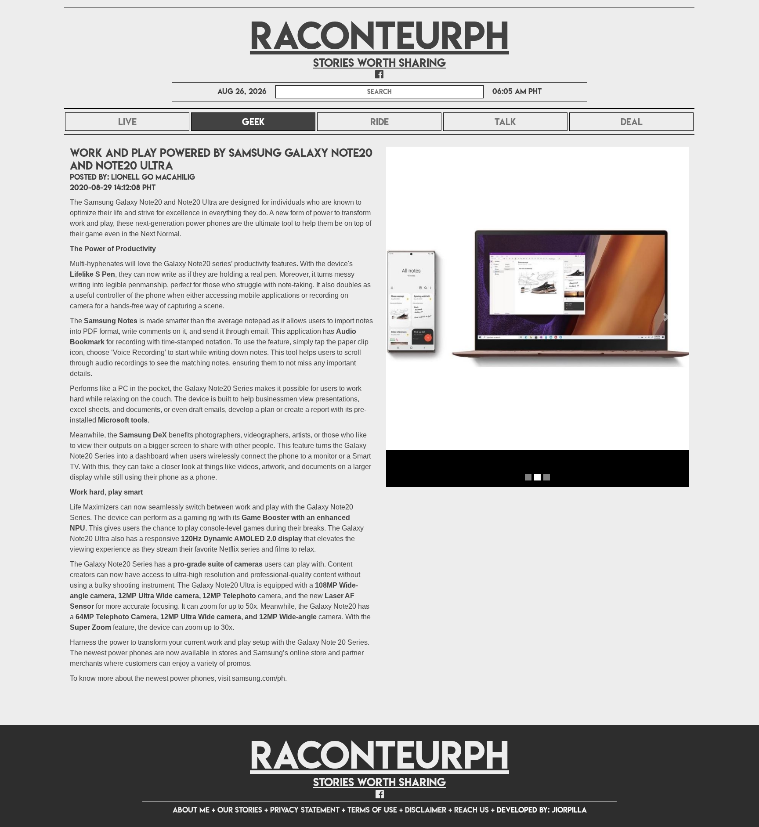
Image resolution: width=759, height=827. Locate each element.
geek (277, 122)
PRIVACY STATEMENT (305, 810)
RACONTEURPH (379, 35)
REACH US (471, 810)
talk (505, 122)
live (127, 122)
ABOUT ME (191, 810)
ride (379, 122)
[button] (409, 317)
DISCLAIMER (425, 810)
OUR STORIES (239, 810)
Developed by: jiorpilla (542, 810)
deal (632, 122)
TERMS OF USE (372, 810)
